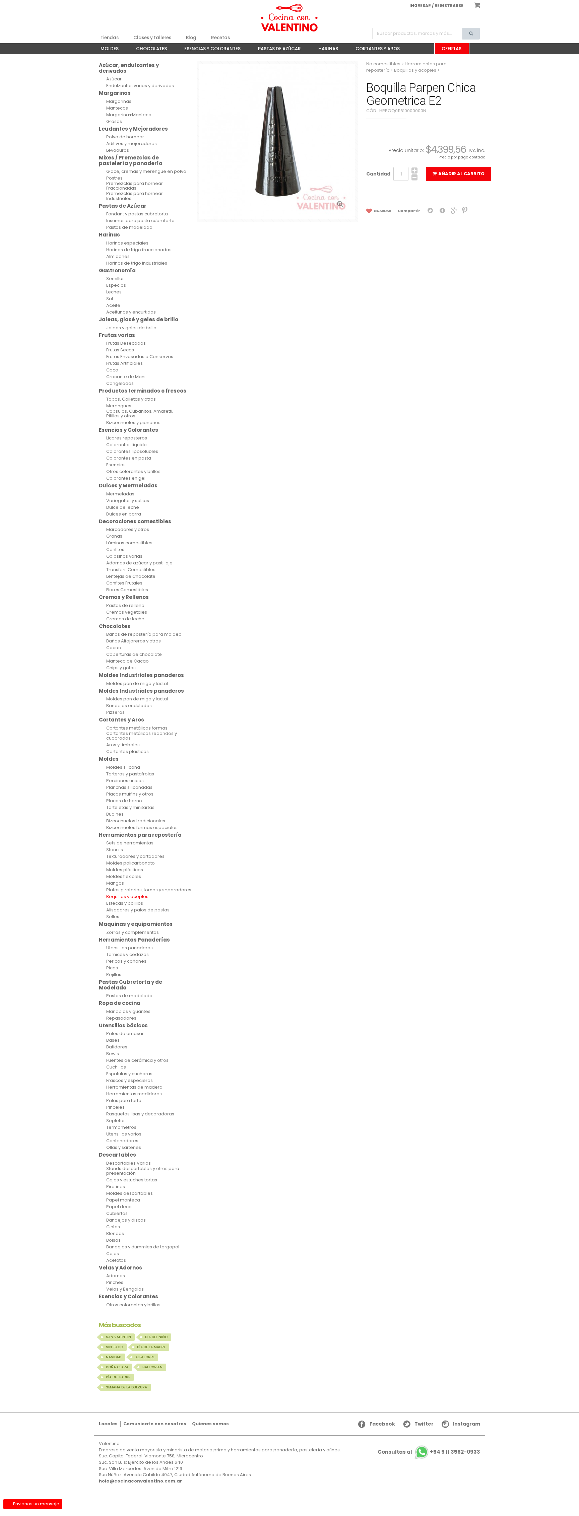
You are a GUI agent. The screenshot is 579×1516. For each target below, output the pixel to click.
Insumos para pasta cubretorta (140, 220)
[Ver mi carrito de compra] (474, 5)
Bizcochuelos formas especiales (142, 827)
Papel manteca (123, 1200)
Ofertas (451, 49)
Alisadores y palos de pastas (138, 910)
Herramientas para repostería (140, 834)
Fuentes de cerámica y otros (137, 1060)
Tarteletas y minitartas (130, 807)
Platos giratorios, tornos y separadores (148, 890)
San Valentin (118, 1336)
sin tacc (114, 1347)
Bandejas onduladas (129, 705)
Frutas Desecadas (126, 343)
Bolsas (113, 1240)
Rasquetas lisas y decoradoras (140, 1114)
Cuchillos (116, 1067)
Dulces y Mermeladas (128, 485)
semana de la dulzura (126, 1387)
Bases (113, 1040)
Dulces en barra (123, 514)
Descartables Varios (128, 1163)
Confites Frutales (124, 583)
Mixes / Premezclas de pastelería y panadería (131, 160)
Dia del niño (156, 1336)
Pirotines (115, 1186)
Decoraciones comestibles (135, 521)
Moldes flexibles (123, 876)
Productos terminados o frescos (142, 390)
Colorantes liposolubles (132, 451)
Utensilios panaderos (129, 948)
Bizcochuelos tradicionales (135, 821)
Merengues (118, 406)
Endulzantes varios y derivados (140, 85)
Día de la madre (151, 1347)
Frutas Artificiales (124, 363)
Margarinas (115, 92)
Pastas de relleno (125, 605)
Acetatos (116, 1260)
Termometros (121, 1127)
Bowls (112, 1053)
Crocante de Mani (125, 376)
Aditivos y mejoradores (131, 143)
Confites (115, 549)
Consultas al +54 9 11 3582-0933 (429, 1452)
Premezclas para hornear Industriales (134, 196)
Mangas (115, 883)
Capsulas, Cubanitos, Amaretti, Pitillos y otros (139, 414)
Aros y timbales (123, 745)
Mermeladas (120, 494)
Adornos (115, 1275)
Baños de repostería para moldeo (144, 634)
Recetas (220, 38)
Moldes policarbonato (130, 863)
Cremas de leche (125, 619)
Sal (109, 298)
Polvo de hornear (125, 137)
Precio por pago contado (462, 157)
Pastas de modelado (129, 227)
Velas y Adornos (120, 1267)
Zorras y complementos (132, 932)
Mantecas (117, 108)
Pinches (114, 1282)
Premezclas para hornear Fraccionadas (134, 186)
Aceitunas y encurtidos (131, 312)
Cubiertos (117, 1213)
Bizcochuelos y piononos (133, 422)
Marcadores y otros (127, 529)
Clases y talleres (152, 38)
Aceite (113, 305)
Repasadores (121, 1018)
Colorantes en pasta (128, 458)
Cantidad (378, 173)
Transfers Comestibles (130, 569)
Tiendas (110, 38)
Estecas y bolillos (124, 903)
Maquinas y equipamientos (136, 923)
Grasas (114, 121)
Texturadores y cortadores (135, 856)
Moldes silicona (123, 767)
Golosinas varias (124, 556)
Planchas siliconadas (129, 787)
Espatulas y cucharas (129, 1074)
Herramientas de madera (134, 1087)
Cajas (112, 1253)
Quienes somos (210, 1424)
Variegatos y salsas (127, 500)
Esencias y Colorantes (209, 50)
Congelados (120, 383)
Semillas (115, 278)
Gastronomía (117, 270)
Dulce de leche (122, 507)
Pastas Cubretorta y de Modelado (130, 984)
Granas (114, 536)
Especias (116, 285)
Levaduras (117, 150)
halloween (152, 1367)
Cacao (113, 647)
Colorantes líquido (126, 444)
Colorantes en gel (125, 478)
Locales (108, 1424)
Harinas (325, 50)
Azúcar (114, 79)
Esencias (116, 465)
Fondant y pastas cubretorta (137, 214)
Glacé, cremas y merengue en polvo (146, 171)
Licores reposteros (126, 438)
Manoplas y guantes (128, 1011)
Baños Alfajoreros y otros (133, 641)
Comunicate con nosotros (154, 1424)
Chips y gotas (121, 668)
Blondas (115, 1233)
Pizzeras (115, 712)
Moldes (106, 50)
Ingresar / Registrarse (436, 5)
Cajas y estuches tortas (131, 1180)
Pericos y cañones (126, 961)
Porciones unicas (125, 780)
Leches (114, 292)
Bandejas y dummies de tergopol (142, 1247)
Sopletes (116, 1120)
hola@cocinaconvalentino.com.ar (140, 1481)
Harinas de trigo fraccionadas (139, 250)
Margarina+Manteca (128, 115)
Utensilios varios (123, 1134)
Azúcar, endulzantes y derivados (129, 68)
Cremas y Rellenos (124, 597)
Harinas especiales (127, 243)
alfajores (144, 1357)
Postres (114, 178)
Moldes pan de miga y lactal (137, 683)
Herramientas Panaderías (134, 939)
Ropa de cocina (119, 1003)
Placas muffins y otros (129, 794)
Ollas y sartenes (123, 1147)
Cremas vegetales (126, 612)
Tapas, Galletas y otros (131, 399)
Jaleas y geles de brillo (131, 328)
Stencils (114, 849)
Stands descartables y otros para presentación (142, 1171)
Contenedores (122, 1141)
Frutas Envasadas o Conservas (139, 356)
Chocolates (148, 50)
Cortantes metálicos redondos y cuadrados (141, 736)
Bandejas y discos (126, 1220)
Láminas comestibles (129, 543)
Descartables (117, 1154)
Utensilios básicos (123, 1025)
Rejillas (113, 974)
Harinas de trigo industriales (136, 263)
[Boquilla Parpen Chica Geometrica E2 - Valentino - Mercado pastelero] (289, 17)
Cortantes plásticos (127, 751)
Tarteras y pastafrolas (130, 774)
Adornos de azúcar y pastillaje (139, 563)
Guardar (382, 210)
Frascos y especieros (129, 1080)
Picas (112, 968)
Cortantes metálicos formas (137, 728)
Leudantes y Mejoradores (133, 128)
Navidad (113, 1357)
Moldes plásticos (124, 870)
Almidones (118, 256)
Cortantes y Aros (374, 50)
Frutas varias (117, 335)
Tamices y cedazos (127, 954)
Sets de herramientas (129, 843)
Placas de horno (124, 801)
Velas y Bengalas (125, 1289)
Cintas (113, 1227)
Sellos (112, 916)
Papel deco (119, 1206)
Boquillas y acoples (127, 896)
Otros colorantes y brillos (133, 471)
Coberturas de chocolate (134, 654)
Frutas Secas (120, 350)
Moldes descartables (129, 1193)
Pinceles (115, 1107)
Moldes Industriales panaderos (141, 675)
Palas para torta (123, 1100)
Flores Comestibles (127, 590)
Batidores (116, 1047)
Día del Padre (118, 1377)
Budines (115, 814)
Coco (112, 370)
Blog (191, 38)
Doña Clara (117, 1367)
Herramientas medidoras (134, 1094)
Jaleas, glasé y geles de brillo (138, 319)
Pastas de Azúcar (276, 50)
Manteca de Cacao (127, 661)
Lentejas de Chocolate (130, 576)
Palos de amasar (125, 1033)
